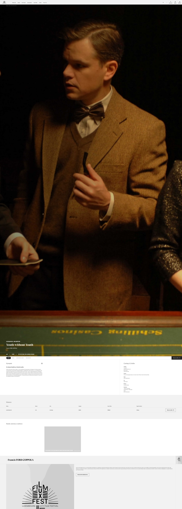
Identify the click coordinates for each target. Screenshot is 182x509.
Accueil (7, 5)
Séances (13, 357)
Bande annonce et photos (20, 357)
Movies (9, 5)
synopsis (8, 357)
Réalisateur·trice (28, 357)
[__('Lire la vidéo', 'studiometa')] (24, 439)
